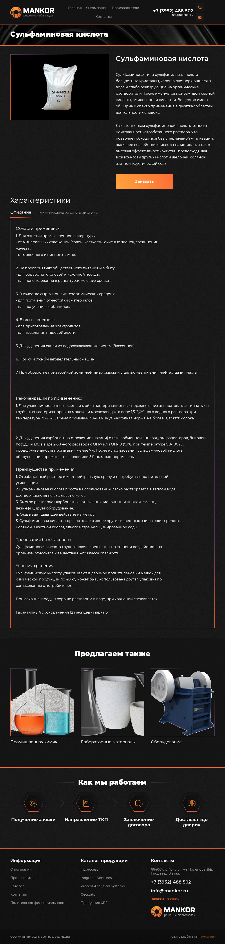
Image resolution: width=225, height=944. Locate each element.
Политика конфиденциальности (37, 903)
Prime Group (206, 936)
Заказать (144, 181)
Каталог (17, 886)
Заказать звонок (165, 899)
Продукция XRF (94, 903)
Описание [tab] (20, 212)
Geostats (88, 894)
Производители (125, 8)
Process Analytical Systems (103, 886)
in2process (89, 869)
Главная (75, 8)
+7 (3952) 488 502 (173, 10)
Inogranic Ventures (96, 878)
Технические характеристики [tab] (68, 212)
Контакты (103, 16)
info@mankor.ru (182, 14)
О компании (96, 8)
